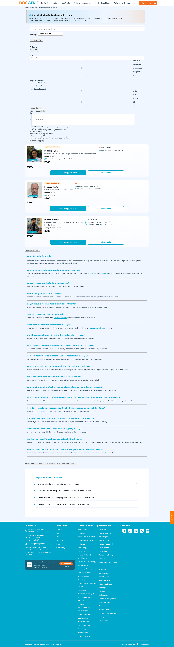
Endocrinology (104, 540)
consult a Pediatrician (96, 328)
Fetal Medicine (104, 548)
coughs (90, 274)
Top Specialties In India (66, 464)
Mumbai (136, 61)
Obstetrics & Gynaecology (87, 562)
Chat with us (172, 518)
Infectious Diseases (105, 584)
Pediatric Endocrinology (107, 544)
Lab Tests (66, 3)
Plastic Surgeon (104, 580)
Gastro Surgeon (83, 611)
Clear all (39, 111)
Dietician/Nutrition (84, 625)
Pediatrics (81, 533)
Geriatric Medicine (84, 636)
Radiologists (103, 606)
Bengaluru (137, 64)
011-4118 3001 (33, 532)
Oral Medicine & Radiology (108, 562)
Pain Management (84, 614)
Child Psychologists (84, 573)
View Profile (106, 173)
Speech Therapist (105, 610)
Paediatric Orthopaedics (107, 599)
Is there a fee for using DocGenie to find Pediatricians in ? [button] (66, 490)
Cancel (40, 108)
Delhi (135, 75)
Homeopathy (103, 566)
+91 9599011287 (33, 540)
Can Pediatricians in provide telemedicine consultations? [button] (66, 497)
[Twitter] (130, 531)
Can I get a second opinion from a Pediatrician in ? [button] (63, 504)
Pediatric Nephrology (106, 555)
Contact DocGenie (60, 318)
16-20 (135, 98)
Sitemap (58, 544)
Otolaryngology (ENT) (85, 540)
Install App (67, 564)
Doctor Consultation (49, 3)
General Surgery (104, 573)
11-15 (135, 95)
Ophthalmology (83, 618)
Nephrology (103, 551)
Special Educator (83, 576)
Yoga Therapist (83, 629)
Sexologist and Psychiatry (108, 613)
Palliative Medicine (84, 622)
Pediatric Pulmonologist (86, 594)
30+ (134, 106)
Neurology (102, 530)
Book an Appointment (68, 173)
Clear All (33, 50)
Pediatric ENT (82, 544)
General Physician (84, 530)
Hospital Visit (41, 82)
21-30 (135, 102)
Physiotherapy (83, 633)
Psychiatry (81, 551)
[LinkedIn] (136, 531)
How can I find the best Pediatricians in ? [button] (58, 484)
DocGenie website (39, 411)
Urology (101, 617)
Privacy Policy (144, 644)
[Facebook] (124, 531)
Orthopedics (103, 595)
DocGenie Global (41, 552)
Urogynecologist (83, 565)
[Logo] (29, 3)
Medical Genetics (105, 533)
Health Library (60, 548)
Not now (66, 566)
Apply (33, 108)
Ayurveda (102, 570)
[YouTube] (147, 531)
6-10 (135, 91)
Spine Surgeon (104, 577)
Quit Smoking (103, 621)
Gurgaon (136, 72)
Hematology (103, 591)
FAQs (57, 537)
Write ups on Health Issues (124, 3)
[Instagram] (142, 531)
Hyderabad (137, 68)
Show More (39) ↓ (32, 250)
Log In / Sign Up (149, 3)
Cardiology (81, 580)
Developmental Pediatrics (87, 537)
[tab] (87, 484)
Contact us (59, 540)
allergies (105, 274)
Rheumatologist (104, 602)
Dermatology (82, 548)
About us (59, 530)
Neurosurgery (103, 537)
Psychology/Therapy (85, 569)
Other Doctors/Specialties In (40, 464)
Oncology (102, 588)
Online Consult (41, 86)
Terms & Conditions (128, 644)
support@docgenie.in (36, 544)
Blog (57, 533)
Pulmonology (82, 590)
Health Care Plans (102, 3)
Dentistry (102, 559)
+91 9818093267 (34, 538)
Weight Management (82, 3)
